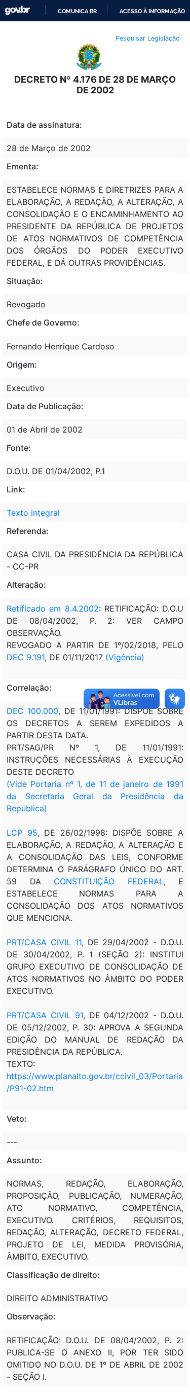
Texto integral (33, 513)
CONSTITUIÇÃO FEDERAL (109, 881)
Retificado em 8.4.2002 (53, 608)
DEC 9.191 (26, 657)
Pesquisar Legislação (148, 38)
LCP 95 (22, 833)
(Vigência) (124, 657)
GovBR (17, 10)
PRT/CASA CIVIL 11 (44, 942)
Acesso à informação (152, 11)
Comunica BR (77, 11)
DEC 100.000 (32, 711)
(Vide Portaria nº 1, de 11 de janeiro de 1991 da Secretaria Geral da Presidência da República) (95, 796)
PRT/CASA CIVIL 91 (45, 1015)
